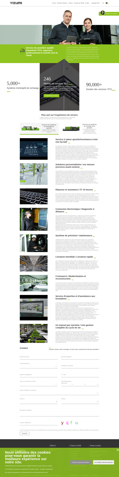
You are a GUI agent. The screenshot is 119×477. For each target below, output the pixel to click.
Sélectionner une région (51, 95)
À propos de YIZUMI (79, 3)
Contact (87, 3)
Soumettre (24, 433)
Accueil (54, 3)
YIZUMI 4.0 (52, 445)
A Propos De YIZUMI (75, 445)
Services (70, 3)
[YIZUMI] (16, 3)
